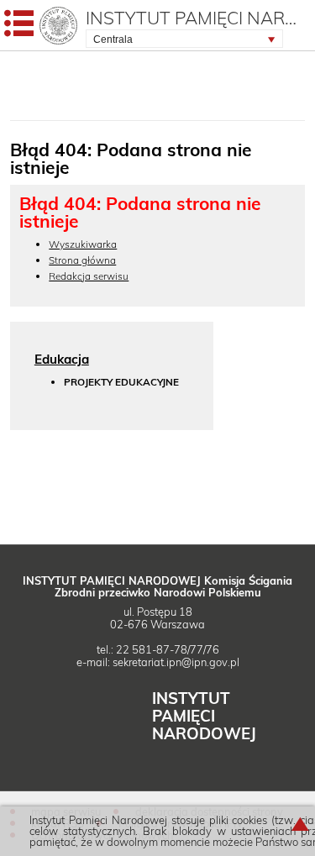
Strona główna (82, 260)
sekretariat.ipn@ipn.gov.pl (176, 662)
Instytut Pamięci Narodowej (196, 18)
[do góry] (300, 830)
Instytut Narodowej (204, 715)
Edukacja (61, 359)
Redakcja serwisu (89, 276)
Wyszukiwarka (83, 244)
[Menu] (19, 26)
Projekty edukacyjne (121, 382)
